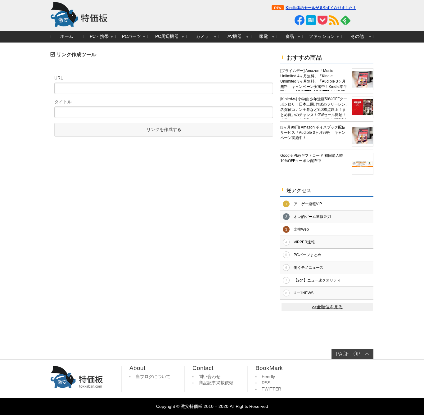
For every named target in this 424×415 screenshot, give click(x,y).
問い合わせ (209, 376)
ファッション (322, 36)
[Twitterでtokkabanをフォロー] (277, 20)
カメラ (202, 36)
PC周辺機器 (166, 36)
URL (58, 77)
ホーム (66, 36)
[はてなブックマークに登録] (311, 20)
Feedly (268, 376)
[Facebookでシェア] (299, 20)
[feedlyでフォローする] (345, 20)
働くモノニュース (308, 267)
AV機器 (234, 36)
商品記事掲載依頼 (216, 383)
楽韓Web (301, 229)
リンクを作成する (164, 129)
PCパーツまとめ (307, 255)
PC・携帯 (99, 36)
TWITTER (271, 389)
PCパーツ (131, 36)
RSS (266, 383)
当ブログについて (153, 376)
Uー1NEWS (303, 293)
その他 (357, 36)
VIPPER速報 (304, 242)
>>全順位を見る (327, 306)
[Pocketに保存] (322, 20)
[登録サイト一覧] (357, 20)
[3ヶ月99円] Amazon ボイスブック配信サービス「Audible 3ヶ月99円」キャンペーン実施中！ (312, 132)
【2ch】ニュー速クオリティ (317, 280)
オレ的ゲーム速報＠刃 (312, 216)
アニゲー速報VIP (308, 204)
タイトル (63, 101)
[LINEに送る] (288, 20)
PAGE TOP (352, 354)
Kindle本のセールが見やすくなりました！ (321, 8)
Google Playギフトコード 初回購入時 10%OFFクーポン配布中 (311, 158)
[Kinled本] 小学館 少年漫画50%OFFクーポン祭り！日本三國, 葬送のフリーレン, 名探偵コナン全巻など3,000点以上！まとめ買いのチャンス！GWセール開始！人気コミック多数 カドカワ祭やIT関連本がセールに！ (314, 108)
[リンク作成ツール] (368, 20)
